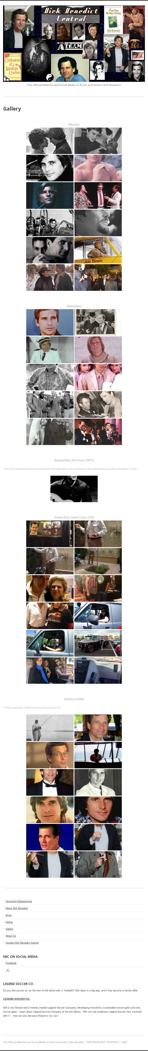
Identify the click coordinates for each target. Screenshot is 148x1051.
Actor (9, 915)
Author (9, 922)
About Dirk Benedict (17, 908)
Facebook (11, 963)
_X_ (8, 970)
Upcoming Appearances (19, 901)
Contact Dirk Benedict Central (22, 942)
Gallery (9, 929)
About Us (11, 936)
